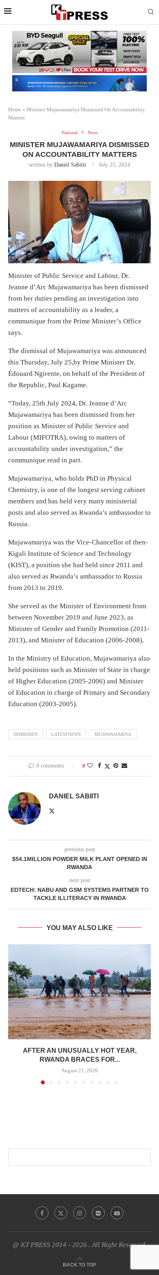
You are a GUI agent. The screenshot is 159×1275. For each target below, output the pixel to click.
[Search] (151, 12)
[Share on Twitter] (107, 766)
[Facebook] (42, 1212)
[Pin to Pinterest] (115, 766)
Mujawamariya (113, 734)
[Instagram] (79, 1212)
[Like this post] (90, 766)
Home (14, 109)
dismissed (25, 734)
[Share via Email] (124, 766)
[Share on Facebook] (99, 766)
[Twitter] (60, 1212)
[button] (15, 1014)
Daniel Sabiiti (70, 165)
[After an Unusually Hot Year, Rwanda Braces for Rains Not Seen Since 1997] (79, 991)
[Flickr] (98, 1212)
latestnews (66, 734)
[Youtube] (117, 1212)
